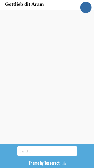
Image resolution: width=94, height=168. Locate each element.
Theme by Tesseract (44, 163)
